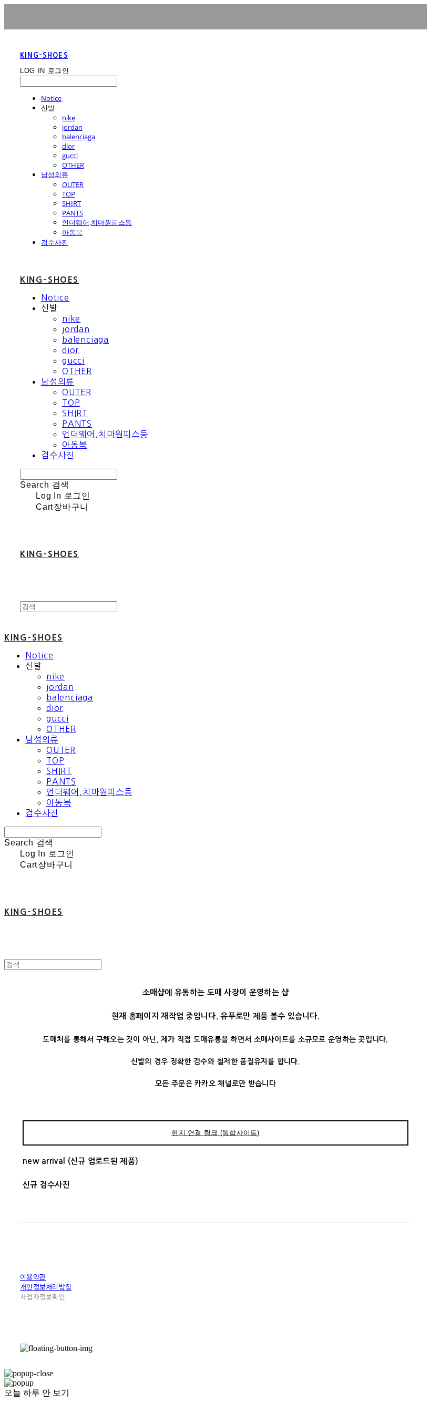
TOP (68, 194)
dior (68, 146)
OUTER (73, 184)
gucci (70, 155)
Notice (51, 98)
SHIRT (71, 203)
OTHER (73, 165)
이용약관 (33, 1277)
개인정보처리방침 (45, 1287)
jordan (72, 127)
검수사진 (54, 242)
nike (68, 117)
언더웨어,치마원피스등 (97, 222)
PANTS (72, 213)
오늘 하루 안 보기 (36, 1392)
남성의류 (54, 174)
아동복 (72, 232)
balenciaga (78, 136)
